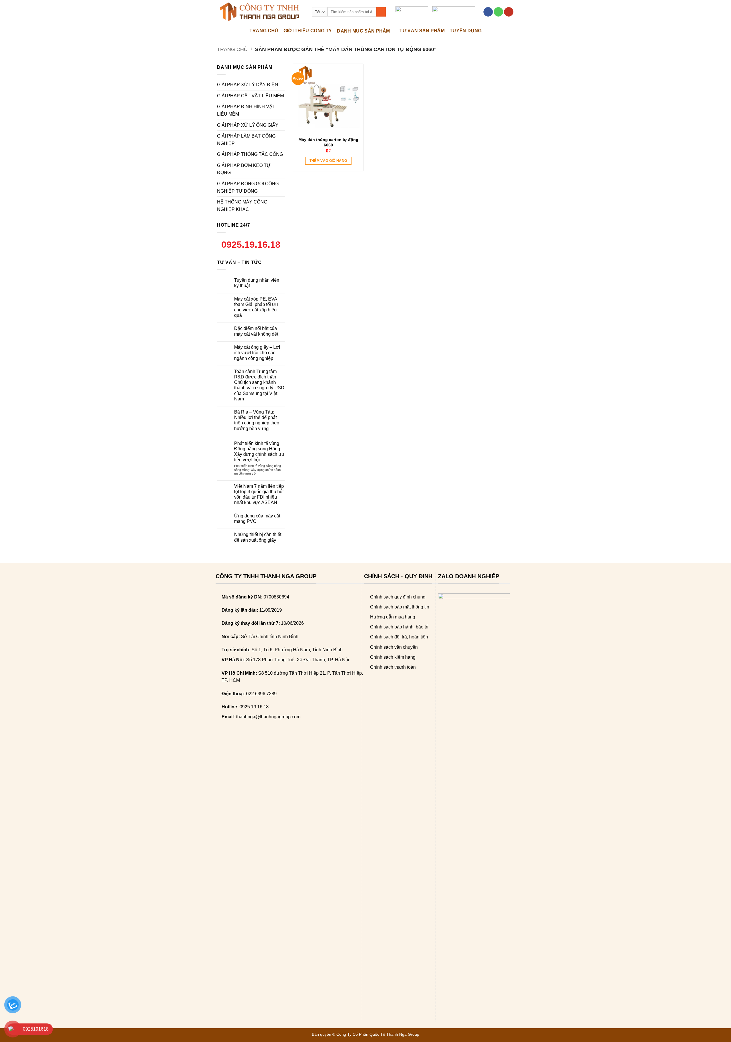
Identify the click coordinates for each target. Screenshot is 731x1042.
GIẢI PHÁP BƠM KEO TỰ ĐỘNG (244, 169)
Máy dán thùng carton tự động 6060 (328, 142)
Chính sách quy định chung (397, 596)
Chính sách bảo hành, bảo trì (399, 626)
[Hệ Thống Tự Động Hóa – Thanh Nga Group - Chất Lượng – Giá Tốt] (260, 12)
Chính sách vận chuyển (394, 647)
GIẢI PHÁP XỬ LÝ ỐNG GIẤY (247, 125)
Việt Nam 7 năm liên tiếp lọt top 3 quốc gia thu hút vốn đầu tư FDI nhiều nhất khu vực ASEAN (259, 494)
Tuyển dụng (465, 30)
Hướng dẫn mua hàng (392, 616)
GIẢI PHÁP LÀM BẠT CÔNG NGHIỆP (246, 140)
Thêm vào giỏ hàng (328, 160)
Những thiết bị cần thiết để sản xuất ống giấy (257, 537)
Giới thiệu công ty (308, 30)
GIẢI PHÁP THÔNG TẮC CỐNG (250, 154)
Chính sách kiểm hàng (392, 657)
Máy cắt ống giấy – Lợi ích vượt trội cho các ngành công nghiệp (257, 352)
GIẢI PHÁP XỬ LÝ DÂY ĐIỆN (247, 84)
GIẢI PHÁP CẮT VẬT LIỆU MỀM (250, 95)
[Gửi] (381, 12)
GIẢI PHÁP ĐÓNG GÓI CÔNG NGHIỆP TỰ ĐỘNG (248, 187)
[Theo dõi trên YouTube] (508, 12)
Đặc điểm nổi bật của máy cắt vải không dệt (256, 331)
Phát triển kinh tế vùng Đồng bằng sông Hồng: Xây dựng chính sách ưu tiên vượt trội (259, 451)
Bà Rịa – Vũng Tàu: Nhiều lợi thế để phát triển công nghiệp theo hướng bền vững (256, 420)
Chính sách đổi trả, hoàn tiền (399, 636)
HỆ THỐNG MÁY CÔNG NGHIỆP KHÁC (242, 205)
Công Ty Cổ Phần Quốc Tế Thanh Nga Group (377, 1034)
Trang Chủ (264, 30)
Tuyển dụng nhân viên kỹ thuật (256, 283)
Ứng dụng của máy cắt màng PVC (257, 518)
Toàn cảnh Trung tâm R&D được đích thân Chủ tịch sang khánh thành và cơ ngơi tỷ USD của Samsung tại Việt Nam (259, 385)
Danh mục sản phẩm (363, 31)
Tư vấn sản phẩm (422, 30)
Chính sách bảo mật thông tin (399, 606)
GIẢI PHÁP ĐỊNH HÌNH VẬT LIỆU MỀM (246, 110)
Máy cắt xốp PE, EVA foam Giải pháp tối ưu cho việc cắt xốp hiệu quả (256, 307)
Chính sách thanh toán (393, 667)
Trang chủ (232, 49)
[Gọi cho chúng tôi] (498, 12)
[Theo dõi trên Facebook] (488, 12)
